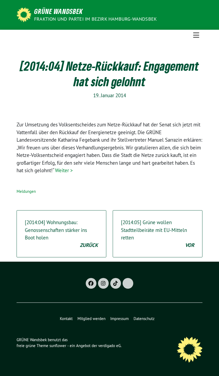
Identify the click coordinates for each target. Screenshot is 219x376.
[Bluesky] (128, 283)
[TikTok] (115, 283)
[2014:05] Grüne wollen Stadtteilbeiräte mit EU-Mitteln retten (157, 234)
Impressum (119, 318)
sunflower (57, 345)
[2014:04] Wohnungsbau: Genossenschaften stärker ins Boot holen (61, 234)
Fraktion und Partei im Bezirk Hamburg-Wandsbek (95, 19)
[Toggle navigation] (196, 35)
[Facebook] (91, 283)
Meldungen (26, 191)
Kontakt (66, 318)
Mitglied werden (91, 318)
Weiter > (64, 170)
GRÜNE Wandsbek (58, 11)
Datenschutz (144, 318)
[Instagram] (103, 283)
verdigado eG (109, 345)
